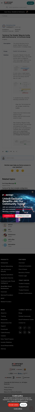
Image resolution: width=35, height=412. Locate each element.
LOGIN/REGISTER (8, 216)
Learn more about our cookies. (19, 401)
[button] (17, 408)
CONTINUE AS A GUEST (23, 216)
